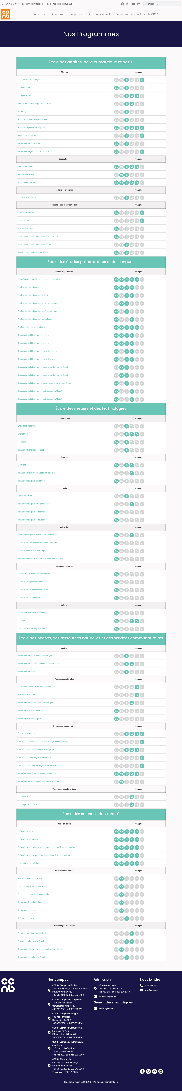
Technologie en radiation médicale (32, 957)
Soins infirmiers (64, 824)
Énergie (64, 457)
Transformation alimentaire (64, 789)
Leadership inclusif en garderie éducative (34, 757)
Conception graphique (27, 197)
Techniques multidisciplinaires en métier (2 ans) (37, 351)
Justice (64, 648)
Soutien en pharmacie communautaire (33, 894)
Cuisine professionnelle (27, 804)
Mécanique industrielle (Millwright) (32, 551)
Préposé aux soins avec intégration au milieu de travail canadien (44, 855)
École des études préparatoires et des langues (91, 261)
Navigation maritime (26, 694)
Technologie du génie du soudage (31, 520)
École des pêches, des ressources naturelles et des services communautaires (91, 638)
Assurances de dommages (29, 79)
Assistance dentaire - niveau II (30, 878)
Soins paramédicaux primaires (30, 886)
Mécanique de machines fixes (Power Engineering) (38, 543)
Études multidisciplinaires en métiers (33, 295)
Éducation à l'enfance (26, 733)
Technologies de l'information (64, 205)
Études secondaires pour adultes (31, 327)
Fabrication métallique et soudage (32, 613)
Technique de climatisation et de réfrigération (36, 473)
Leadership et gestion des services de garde (36, 749)
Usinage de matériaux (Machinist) (32, 629)
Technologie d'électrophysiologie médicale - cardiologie (40, 949)
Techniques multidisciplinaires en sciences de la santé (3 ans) (43, 375)
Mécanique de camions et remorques (33, 590)
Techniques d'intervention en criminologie (35, 655)
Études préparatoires (64, 272)
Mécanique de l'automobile (29, 598)
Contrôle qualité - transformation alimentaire (36, 686)
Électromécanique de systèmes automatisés (36, 535)
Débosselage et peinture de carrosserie (34, 574)
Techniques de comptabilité (29, 143)
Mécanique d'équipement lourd (30, 582)
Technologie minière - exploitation (31, 718)
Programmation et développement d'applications (38, 236)
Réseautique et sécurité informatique (33, 252)
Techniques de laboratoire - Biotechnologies (36, 702)
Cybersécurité (23, 220)
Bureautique (64, 159)
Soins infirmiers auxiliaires (28, 863)
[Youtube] (133, 4)
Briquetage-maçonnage (27, 426)
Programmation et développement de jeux (35, 244)
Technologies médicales (64, 926)
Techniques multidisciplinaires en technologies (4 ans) (40, 399)
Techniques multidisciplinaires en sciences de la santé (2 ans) (43, 367)
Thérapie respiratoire (26, 918)
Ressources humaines (27, 135)
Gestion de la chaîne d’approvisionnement (35, 103)
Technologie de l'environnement (31, 710)
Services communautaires (64, 726)
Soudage (21, 621)
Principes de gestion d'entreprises (31, 127)
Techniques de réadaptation (29, 902)
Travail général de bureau (28, 182)
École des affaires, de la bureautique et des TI (91, 62)
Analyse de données (26, 212)
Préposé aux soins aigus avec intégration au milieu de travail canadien (46, 847)
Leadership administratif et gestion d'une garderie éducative (42, 741)
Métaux (64, 605)
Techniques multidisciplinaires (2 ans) (33, 335)
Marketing (22, 111)
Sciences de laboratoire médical (31, 941)
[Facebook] (122, 4)
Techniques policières (26, 671)
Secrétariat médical (26, 174)
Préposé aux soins (25, 831)
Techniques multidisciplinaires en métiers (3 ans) (38, 359)
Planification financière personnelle (32, 119)
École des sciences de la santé (91, 813)
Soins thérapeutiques (64, 871)
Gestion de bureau (25, 166)
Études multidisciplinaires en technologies (35, 319)
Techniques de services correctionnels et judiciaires (38, 663)
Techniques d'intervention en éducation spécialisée (38, 781)
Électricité (22, 465)
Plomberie (22, 442)
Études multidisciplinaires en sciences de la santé (38, 303)
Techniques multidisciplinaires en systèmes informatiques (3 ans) (44, 383)
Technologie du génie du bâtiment (31, 512)
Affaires (64, 72)
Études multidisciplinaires (28, 287)
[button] (41, 14)
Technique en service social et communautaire (37, 773)
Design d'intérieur (25, 496)
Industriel (64, 527)
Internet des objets (25, 228)
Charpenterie (23, 434)
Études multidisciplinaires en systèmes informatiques (39, 311)
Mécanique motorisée (64, 566)
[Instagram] (128, 4)
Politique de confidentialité (105, 1082)
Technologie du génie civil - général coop (34, 504)
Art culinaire (23, 796)
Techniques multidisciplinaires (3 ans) (33, 343)
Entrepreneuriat (24, 95)
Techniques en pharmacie (28, 910)
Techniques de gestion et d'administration (35, 151)
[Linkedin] (139, 4)
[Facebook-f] (142, 1071)
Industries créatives (64, 190)
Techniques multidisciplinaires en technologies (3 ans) (40, 391)
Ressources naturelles (64, 679)
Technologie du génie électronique (32, 481)
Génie (64, 488)
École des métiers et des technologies (91, 408)
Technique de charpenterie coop (31, 450)
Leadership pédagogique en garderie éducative (37, 765)
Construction (64, 418)
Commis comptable (26, 87)
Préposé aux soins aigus (28, 839)
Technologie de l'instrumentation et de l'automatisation (40, 559)
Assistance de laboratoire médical (32, 933)
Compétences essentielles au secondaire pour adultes (40, 279)
